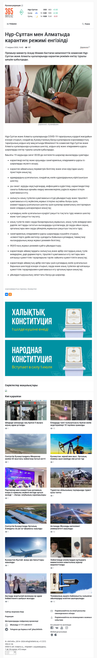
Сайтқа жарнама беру (14, 612)
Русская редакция (13, 5)
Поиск (87, 24)
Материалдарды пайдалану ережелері (21, 621)
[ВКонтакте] (6, 294)
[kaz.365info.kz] (12, 13)
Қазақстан (32, 289)
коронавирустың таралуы (16, 289)
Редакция (9, 616)
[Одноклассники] (10, 294)
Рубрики (13, 24)
